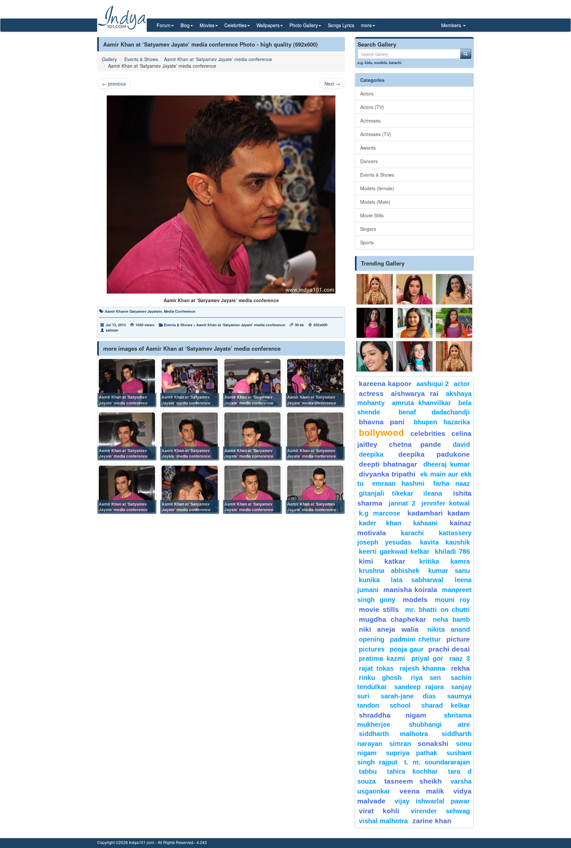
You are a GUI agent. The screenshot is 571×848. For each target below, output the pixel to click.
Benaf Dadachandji (434, 412)
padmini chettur (415, 639)
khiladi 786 (452, 551)
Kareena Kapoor (385, 383)
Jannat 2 (402, 503)
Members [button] (451, 25)
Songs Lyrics (341, 25)
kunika (369, 579)
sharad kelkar (445, 705)
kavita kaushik (445, 542)
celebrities (427, 433)
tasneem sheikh (412, 781)
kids (368, 62)
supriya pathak (411, 753)
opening (371, 639)
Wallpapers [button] (268, 25)
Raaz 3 (459, 658)
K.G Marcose (379, 513)
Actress (371, 393)
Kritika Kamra (444, 561)
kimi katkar (382, 561)
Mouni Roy (452, 599)
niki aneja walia (389, 629)
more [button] (366, 25)
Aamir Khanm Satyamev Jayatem (133, 311)
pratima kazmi (382, 658)
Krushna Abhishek (389, 570)
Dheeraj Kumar (446, 464)
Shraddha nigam (392, 715)
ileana (436, 493)
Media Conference (179, 311)
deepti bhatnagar (388, 464)
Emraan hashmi (398, 483)
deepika (371, 454)
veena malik (422, 791)
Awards (368, 147)
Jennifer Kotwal (445, 503)
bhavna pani (381, 422)
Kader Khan (380, 523)
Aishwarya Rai (414, 393)
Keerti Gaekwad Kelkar (394, 551)
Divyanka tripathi (387, 474)
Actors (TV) (372, 107)
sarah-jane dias (408, 696)
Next (332, 83)
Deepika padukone (434, 454)
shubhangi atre (439, 724)
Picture (458, 639)
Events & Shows (141, 59)
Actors (366, 93)
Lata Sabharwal (417, 579)
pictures (372, 649)
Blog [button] (185, 25)
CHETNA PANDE (415, 444)
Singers (368, 229)
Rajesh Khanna (422, 668)
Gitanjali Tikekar (386, 493)
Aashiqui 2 (432, 383)
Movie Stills (372, 215)
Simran (400, 743)
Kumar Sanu (449, 570)
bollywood (381, 433)
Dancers (369, 161)
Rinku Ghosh (380, 677)
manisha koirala (410, 589)
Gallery (109, 59)
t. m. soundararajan (437, 762)
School (400, 705)
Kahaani (425, 523)
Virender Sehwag (440, 811)
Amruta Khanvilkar (421, 402)
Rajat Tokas (376, 668)
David (461, 444)
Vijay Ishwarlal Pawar (432, 801)
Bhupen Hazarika (442, 422)
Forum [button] (164, 25)
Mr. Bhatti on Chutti (437, 609)
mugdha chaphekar (392, 619)
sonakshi (435, 743)
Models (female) (377, 188)
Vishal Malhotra (383, 821)
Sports (367, 242)
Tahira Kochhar (412, 771)
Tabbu (368, 771)
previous (114, 83)
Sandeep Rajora (419, 686)
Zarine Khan (431, 821)
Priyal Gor (427, 658)
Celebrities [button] (235, 25)
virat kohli (379, 811)
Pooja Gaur (407, 649)
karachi (395, 62)
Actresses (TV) (375, 134)
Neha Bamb (451, 619)
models (380, 62)
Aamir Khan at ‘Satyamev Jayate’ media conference (218, 59)
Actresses (370, 120)
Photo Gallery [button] (303, 25)
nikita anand (448, 629)
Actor (462, 383)
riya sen (429, 677)
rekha (460, 668)
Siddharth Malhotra (393, 733)
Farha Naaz (451, 483)
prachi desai (449, 649)
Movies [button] (207, 25)
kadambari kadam (438, 513)
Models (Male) (375, 201)
